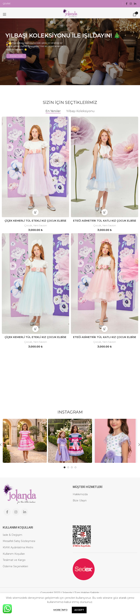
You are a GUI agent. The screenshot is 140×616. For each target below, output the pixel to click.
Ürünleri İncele (16, 56)
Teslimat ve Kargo (14, 560)
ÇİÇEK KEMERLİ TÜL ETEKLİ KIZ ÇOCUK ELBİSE (35, 220)
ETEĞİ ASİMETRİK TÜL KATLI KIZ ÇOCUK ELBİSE (104, 220)
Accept (79, 610)
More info (60, 609)
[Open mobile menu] (4, 14)
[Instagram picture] (25, 441)
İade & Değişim (12, 534)
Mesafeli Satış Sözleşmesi (19, 541)
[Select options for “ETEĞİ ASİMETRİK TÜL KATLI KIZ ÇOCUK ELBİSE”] (104, 212)
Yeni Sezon (40, 225)
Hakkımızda (80, 494)
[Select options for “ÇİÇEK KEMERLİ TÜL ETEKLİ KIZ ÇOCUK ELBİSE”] (35, 212)
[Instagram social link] (131, 3)
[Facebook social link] (127, 3)
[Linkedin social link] (135, 3)
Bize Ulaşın (80, 500)
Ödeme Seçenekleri (15, 566)
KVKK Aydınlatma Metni (18, 547)
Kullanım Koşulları (14, 553)
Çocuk (28, 225)
